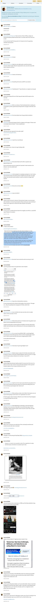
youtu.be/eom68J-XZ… (8, 252)
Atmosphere (21, 3)
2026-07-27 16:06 (6, 51)
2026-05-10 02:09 (6, 377)
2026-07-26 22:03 (6, 83)
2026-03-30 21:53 (6, 568)
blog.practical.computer (27, 435)
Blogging (4, 3)
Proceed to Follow (31, 20)
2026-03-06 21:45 (6, 601)
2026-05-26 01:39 (6, 347)
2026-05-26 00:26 (6, 357)
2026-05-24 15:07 (6, 370)
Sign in (34, 1)
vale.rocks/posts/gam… (8, 219)
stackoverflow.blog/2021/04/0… (10, 132)
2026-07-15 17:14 (6, 134)
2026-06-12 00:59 (6, 221)
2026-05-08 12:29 (6, 387)
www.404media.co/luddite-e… (10, 49)
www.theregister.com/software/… (10, 228)
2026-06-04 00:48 (6, 261)
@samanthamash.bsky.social (9, 36)
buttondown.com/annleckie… (10, 448)
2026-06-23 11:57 (6, 168)
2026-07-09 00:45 (6, 141)
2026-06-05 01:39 (6, 254)
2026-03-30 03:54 (6, 578)
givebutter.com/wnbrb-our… (9, 154)
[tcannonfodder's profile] (2, 25)
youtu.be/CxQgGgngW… (9, 368)
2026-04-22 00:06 (6, 497)
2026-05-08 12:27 (6, 400)
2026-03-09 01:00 (6, 590)
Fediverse (12, 3)
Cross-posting (29, 3)
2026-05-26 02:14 (6, 306)
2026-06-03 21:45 (6, 295)
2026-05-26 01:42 (6, 328)
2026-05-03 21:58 (6, 489)
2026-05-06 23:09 (6, 430)
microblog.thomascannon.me (17, 417)
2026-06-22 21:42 (6, 180)
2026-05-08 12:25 (6, 419)
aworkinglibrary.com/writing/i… (10, 375)
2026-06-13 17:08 (6, 214)
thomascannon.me (11, 10)
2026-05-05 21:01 (6, 450)
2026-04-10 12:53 (6, 533)
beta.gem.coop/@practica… (9, 599)
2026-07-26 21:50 (6, 99)
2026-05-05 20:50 (6, 482)
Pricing (38, 3)
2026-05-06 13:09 (6, 437)
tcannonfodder (7, 24)
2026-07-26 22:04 (6, 76)
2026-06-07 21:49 (6, 246)
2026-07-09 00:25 (6, 149)
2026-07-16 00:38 (6, 117)
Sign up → (39, 1)
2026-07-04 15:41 (6, 156)
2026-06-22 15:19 (6, 195)
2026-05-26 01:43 (6, 315)
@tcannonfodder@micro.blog (25, 8)
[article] (21, 28)
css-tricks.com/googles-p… (9, 428)
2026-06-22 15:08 (6, 205)
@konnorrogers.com (8, 26)
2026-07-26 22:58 (6, 69)
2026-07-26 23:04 (6, 59)
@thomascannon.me (8, 57)
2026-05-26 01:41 (6, 340)
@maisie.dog (6, 122)
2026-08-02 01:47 (6, 44)
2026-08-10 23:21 (6, 30)
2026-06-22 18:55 (6, 187)
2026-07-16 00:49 (6, 110)
